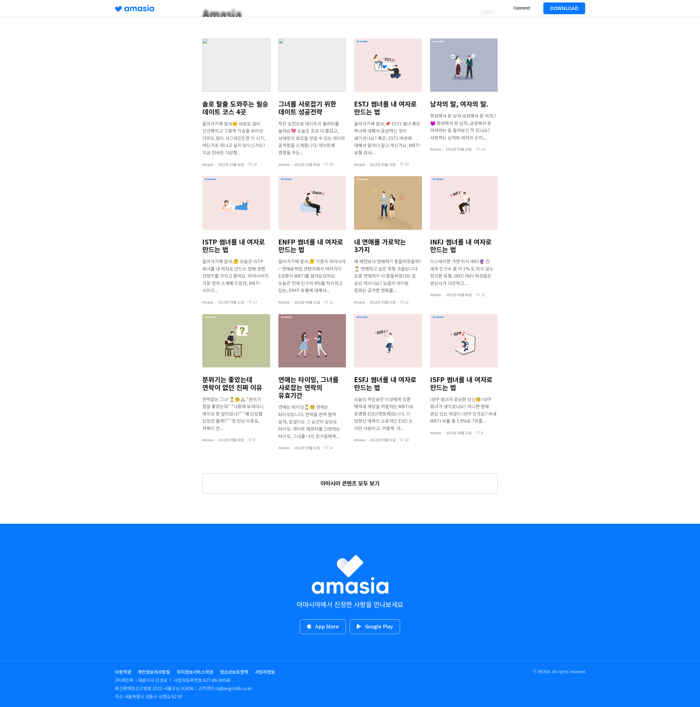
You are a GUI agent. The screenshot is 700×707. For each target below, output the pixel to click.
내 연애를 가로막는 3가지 (380, 246)
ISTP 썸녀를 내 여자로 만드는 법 (233, 246)
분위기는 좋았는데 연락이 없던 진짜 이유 (232, 383)
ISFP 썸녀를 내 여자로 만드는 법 (461, 383)
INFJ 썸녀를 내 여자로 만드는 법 (461, 246)
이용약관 (123, 671)
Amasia (207, 164)
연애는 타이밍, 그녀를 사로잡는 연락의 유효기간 (308, 387)
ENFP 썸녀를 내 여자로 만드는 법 (310, 246)
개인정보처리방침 (154, 671)
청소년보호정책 (234, 671)
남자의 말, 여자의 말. (459, 104)
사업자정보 (265, 671)
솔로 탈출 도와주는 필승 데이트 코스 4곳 (235, 108)
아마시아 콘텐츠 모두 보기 (350, 483)
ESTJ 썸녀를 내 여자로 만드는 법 (385, 108)
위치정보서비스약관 (195, 671)
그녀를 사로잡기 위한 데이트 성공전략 (307, 108)
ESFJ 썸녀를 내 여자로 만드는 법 (385, 383)
